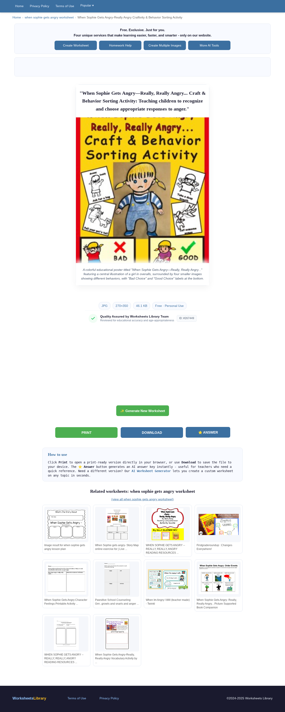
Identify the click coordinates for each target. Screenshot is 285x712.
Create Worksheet (76, 45)
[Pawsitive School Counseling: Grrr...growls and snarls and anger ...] (117, 579)
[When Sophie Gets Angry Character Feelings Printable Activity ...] (66, 579)
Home (19, 6)
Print (86, 432)
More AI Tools (209, 45)
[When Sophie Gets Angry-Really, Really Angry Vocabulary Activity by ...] (117, 634)
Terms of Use (64, 6)
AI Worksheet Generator (151, 471)
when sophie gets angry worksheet (49, 17)
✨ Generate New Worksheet (142, 411)
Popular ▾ (87, 5)
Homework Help (120, 45)
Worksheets (29, 698)
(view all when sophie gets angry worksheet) (142, 499)
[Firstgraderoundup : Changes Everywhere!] (219, 524)
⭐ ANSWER (208, 432)
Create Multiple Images (165, 45)
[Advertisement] (142, 366)
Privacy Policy (39, 6)
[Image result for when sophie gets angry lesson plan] (66, 524)
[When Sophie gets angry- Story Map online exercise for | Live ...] (117, 524)
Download (152, 432)
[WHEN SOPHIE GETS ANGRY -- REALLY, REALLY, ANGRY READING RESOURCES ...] (168, 524)
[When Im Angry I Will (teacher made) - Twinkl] (168, 579)
